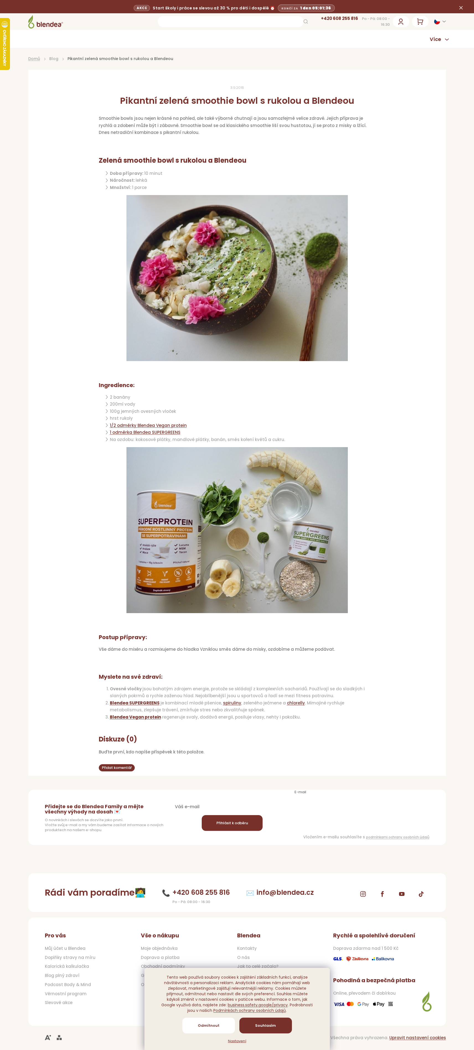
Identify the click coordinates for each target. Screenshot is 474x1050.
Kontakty (247, 948)
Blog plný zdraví (62, 975)
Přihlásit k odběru (232, 823)
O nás (243, 957)
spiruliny (232, 703)
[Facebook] (382, 894)
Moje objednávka (159, 948)
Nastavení (237, 1041)
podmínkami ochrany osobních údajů (397, 837)
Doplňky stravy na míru (70, 957)
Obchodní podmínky (163, 966)
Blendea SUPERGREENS (135, 703)
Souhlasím (265, 1025)
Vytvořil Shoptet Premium (59, 1037)
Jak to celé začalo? (257, 966)
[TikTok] (421, 894)
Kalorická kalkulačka (67, 966)
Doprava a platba (160, 957)
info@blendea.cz (285, 892)
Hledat (306, 21)
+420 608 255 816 (339, 18)
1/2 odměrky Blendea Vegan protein (148, 425)
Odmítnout (208, 1025)
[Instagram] (363, 894)
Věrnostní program (66, 994)
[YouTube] (401, 894)
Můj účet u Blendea (65, 948)
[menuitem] (60, 39)
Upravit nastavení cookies (417, 1038)
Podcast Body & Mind (68, 984)
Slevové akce (58, 1002)
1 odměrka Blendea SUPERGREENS (145, 432)
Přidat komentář (117, 767)
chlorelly (296, 703)
